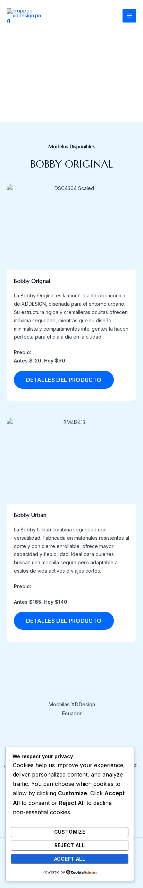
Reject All (69, 845)
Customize (69, 832)
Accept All (69, 859)
